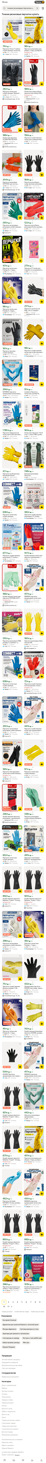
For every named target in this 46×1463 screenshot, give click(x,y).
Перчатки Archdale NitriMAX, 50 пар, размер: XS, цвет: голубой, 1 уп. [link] (11, 1202)
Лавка (13, 1460)
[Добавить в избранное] (20, 18)
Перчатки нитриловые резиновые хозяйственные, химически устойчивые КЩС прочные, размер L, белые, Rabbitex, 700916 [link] (12, 944)
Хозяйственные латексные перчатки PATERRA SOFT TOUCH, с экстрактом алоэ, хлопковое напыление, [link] (12, 597)
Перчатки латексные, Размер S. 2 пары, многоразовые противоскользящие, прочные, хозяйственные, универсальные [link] (11, 310)
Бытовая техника (7, 1391)
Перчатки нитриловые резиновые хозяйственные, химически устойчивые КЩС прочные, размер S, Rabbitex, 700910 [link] (12, 226)
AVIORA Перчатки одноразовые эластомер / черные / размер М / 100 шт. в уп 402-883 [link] (12, 1075)
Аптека (4, 1406)
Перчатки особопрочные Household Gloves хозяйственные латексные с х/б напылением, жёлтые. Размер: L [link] (12, 474)
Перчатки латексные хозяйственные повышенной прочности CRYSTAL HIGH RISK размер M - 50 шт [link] (12, 858)
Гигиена (4, 1394)
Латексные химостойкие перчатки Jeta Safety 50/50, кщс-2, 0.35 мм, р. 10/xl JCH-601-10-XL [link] (33, 92)
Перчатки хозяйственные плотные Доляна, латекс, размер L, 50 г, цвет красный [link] (33, 684)
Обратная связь (7, 1442)
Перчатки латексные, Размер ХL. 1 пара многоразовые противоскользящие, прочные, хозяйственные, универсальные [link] (11, 1032)
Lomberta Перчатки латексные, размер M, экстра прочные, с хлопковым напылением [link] (32, 392)
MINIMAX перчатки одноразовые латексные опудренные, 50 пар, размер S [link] (32, 1202)
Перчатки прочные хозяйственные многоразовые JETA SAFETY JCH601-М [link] (12, 352)
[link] (9, 1320)
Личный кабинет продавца (11, 1359)
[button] (43, 8)
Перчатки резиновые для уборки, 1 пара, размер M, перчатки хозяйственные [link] (33, 49)
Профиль (41, 1460)
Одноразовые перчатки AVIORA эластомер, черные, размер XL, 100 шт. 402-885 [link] (33, 987)
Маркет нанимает (8, 1445)
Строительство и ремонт (10, 1429)
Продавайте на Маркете (10, 1362)
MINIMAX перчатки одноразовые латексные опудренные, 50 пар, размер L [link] (32, 597)
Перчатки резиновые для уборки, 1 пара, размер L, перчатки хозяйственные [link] (32, 1159)
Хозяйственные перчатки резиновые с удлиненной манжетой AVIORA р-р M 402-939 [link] (11, 817)
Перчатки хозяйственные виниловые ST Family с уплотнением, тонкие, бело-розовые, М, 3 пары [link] (12, 556)
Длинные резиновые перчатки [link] (31, 474)
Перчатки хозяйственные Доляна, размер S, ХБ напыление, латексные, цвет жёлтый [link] (12, 987)
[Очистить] (37, 8)
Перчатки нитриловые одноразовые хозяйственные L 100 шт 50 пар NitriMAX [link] (33, 1116)
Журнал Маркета (7, 1448)
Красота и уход (7, 1408)
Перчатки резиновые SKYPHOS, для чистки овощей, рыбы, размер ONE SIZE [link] (12, 183)
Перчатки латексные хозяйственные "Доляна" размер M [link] (11, 92)
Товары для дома (7, 1403)
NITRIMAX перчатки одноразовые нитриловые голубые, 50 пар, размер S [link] (12, 392)
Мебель (4, 1388)
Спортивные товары (8, 1423)
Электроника (6, 1397)
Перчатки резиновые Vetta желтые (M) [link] (33, 641)
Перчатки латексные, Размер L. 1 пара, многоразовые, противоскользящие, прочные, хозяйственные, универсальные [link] (32, 944)
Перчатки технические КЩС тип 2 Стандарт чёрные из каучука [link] (32, 309)
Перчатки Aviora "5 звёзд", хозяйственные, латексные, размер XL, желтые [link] (12, 49)
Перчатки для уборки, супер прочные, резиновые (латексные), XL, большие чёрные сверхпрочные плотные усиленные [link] (33, 183)
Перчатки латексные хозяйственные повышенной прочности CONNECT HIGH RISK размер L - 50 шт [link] (11, 684)
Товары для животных (9, 1426)
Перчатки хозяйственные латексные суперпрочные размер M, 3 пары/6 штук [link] (33, 138)
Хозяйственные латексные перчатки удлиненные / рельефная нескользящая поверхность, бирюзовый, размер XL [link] (33, 1287)
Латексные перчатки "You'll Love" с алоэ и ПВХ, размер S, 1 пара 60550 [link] (33, 433)
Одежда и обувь (7, 1400)
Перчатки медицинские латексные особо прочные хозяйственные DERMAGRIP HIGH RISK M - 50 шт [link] (12, 433)
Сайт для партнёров (8, 1368)
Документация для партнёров (12, 1365)
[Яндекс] (17, 1455)
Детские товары (7, 1432)
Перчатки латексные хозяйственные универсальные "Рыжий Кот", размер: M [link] (32, 772)
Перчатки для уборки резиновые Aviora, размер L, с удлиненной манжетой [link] (33, 226)
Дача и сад (5, 1414)
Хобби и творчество (8, 1411)
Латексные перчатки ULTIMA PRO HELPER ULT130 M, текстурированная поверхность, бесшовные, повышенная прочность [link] (11, 138)
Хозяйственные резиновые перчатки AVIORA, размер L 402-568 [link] (33, 1032)
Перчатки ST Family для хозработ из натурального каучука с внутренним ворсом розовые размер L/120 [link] (33, 269)
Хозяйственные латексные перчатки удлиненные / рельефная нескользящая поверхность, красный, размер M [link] (33, 556)
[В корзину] (20, 41)
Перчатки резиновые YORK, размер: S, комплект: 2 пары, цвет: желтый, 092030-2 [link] (12, 641)
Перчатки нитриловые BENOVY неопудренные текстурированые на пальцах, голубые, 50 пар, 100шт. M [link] (33, 858)
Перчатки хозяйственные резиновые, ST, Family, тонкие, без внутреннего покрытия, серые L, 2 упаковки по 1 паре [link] (33, 515)
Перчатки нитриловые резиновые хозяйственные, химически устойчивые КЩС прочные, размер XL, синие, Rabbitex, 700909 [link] (12, 729)
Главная (4, 1460)
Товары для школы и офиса (11, 1420)
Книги (4, 1417)
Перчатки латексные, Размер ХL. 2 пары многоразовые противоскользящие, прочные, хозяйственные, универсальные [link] (11, 269)
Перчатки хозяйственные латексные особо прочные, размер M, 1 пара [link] (33, 351)
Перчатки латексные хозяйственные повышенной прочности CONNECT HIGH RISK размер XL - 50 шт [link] (11, 515)
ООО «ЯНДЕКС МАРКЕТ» (15, 1452)
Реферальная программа (10, 1377)
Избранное (23, 1460)
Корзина (32, 1460)
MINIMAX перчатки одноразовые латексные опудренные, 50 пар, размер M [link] (32, 1075)
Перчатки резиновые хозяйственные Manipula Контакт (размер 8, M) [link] (32, 817)
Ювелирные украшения (10, 1435)
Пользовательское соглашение (12, 1439)
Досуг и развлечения (9, 1385)
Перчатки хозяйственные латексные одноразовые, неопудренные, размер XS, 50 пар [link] (33, 729)
